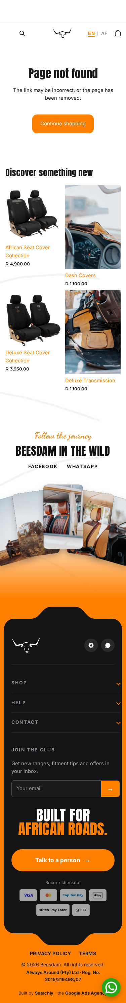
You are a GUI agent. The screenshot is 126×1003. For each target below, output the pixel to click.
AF (104, 33)
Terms (87, 953)
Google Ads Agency (86, 993)
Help (18, 702)
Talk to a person (63, 860)
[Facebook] (91, 645)
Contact (25, 722)
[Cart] (118, 33)
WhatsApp (82, 466)
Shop (19, 682)
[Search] (22, 33)
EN (91, 33)
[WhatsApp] (108, 645)
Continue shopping (63, 124)
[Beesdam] (26, 645)
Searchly (44, 993)
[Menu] (5, 32)
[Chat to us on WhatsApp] (111, 987)
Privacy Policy (50, 953)
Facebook (43, 466)
